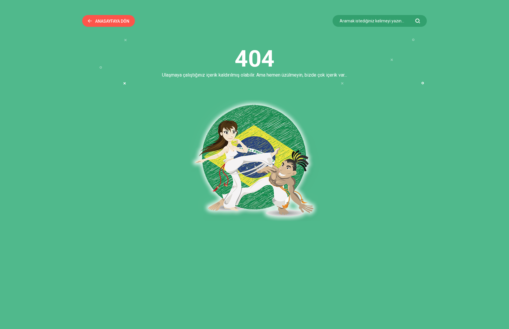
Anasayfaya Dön (112, 21)
